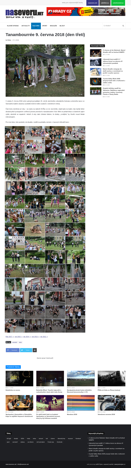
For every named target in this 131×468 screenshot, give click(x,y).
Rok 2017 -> (10, 336)
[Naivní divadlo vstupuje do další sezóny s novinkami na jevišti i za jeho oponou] (95, 72)
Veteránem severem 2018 (106, 414)
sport (8, 442)
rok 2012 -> (44, 336)
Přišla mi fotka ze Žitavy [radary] (109, 390)
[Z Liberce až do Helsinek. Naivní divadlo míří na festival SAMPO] (95, 53)
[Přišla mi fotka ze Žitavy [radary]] (111, 378)
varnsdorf (14, 342)
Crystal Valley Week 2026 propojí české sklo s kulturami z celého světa (114, 80)
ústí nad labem (41, 442)
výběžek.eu (105, 3)
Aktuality (25, 26)
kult (47, 438)
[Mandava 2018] (81, 403)
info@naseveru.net (23, 464)
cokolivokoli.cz (118, 3)
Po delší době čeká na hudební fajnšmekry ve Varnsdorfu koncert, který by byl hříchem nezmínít (48, 416)
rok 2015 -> (18, 336)
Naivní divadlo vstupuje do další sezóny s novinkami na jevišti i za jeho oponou (113, 71)
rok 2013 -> (35, 336)
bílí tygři (9, 438)
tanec (20, 342)
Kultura (36, 26)
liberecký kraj (61, 438)
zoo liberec (31, 442)
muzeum (70, 438)
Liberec (53, 438)
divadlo (16, 438)
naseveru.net (92, 3)
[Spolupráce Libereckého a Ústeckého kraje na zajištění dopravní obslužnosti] (19, 403)
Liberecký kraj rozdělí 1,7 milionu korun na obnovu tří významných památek (112, 61)
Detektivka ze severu (13, 390)
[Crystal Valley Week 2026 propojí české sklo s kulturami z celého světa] (95, 81)
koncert (41, 438)
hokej (28, 438)
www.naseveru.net (11, 464)
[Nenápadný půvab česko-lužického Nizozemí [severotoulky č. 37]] (81, 378)
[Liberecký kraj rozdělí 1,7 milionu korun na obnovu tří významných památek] (95, 62)
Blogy (62, 26)
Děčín (22, 438)
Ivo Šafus (8, 40)
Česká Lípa (51, 442)
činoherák (59, 442)
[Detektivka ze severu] (19, 378)
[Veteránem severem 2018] (111, 403)
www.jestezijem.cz (119, 464)
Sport (44, 26)
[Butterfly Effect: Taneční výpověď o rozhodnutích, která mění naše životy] (50, 378)
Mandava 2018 (72, 414)
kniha (34, 438)
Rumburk (78, 438)
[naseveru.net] (24, 14)
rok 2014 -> (27, 336)
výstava (22, 442)
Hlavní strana (13, 26)
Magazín (53, 26)
